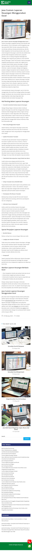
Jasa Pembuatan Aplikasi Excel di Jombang (11, 490)
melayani (16, 306)
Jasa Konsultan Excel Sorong (8, 448)
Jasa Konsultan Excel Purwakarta (9, 453)
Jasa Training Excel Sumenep (8, 480)
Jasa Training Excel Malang (7, 492)
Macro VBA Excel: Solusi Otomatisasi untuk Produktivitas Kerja (15, 457)
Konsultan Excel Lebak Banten (8, 459)
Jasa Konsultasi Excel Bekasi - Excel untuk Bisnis (12, 519)
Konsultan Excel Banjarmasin (16, 372)
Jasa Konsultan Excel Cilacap (8, 473)
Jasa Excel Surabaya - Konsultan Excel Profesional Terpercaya (15, 523)
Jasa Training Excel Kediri (7, 487)
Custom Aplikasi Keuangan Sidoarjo (9, 455)
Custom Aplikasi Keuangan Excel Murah (10, 462)
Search (3, 436)
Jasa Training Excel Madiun (7, 460)
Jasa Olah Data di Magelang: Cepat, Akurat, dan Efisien (16, 428)
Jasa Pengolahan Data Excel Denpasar (10, 485)
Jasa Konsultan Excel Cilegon (8, 464)
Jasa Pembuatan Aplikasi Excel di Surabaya (11, 494)
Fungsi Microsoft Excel (6, 525)
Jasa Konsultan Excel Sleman (8, 476)
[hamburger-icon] (29, 2)
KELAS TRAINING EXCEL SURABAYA (9, 450)
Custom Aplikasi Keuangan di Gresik (10, 471)
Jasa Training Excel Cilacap (7, 474)
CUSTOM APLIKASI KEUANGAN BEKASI (10, 452)
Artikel (18, 316)
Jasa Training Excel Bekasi (7, 466)
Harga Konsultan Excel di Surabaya (16, 399)
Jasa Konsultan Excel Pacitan (8, 488)
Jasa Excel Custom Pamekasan (8, 478)
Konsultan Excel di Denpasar (16, 346)
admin (24, 308)
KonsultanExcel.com (10, 300)
